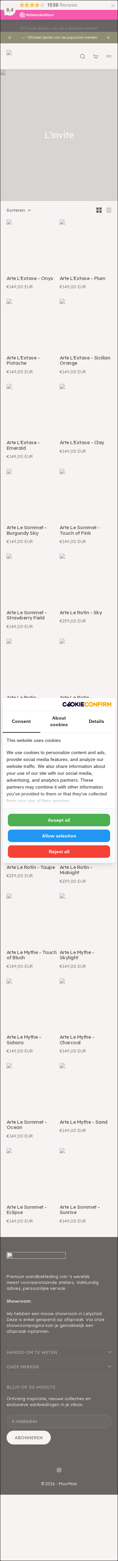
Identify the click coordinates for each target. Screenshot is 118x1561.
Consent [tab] (21, 721)
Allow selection (59, 835)
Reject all (59, 851)
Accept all (59, 820)
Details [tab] (96, 721)
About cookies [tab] (59, 721)
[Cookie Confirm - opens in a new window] (86, 704)
